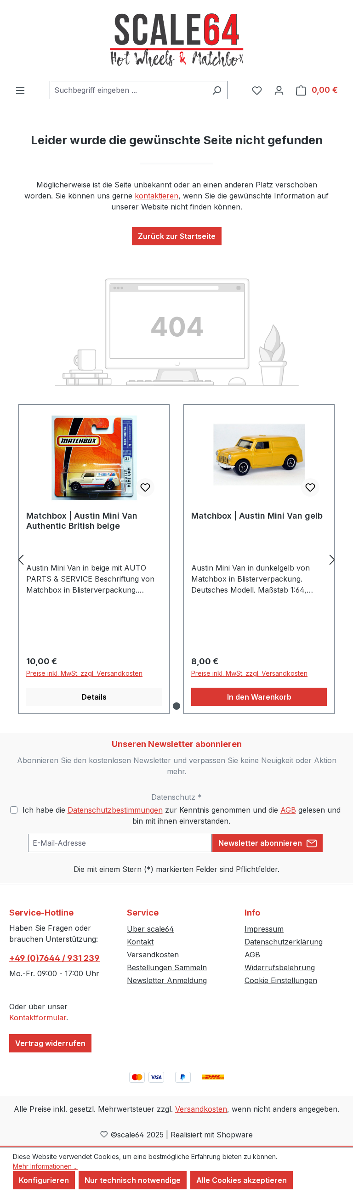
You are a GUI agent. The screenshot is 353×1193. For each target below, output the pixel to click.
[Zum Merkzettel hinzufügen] (145, 487)
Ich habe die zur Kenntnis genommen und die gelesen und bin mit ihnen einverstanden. (182, 815)
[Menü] (20, 90)
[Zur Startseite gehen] (176, 40)
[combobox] (128, 90)
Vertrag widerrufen (50, 1043)
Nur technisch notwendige (133, 1180)
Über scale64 (150, 928)
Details (94, 696)
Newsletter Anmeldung (167, 980)
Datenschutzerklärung (284, 941)
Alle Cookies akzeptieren (241, 1180)
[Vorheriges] (21, 559)
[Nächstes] (332, 559)
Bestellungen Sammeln (167, 967)
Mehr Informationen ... (45, 1166)
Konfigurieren (44, 1180)
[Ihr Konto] (279, 90)
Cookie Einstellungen (281, 980)
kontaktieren (156, 195)
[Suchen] (217, 90)
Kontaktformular (37, 1017)
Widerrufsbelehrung (280, 967)
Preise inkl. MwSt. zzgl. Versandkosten (84, 673)
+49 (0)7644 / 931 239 (54, 958)
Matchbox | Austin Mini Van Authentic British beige (81, 521)
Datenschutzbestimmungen (115, 809)
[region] (176, 559)
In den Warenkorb (259, 696)
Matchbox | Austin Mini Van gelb (257, 515)
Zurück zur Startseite (177, 236)
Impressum (264, 928)
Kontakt (140, 941)
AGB (288, 809)
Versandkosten (153, 954)
